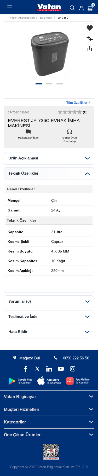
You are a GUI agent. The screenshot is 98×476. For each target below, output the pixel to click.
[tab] (49, 158)
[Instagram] (72, 369)
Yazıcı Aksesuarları (22, 17)
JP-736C (63, 17)
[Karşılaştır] (89, 38)
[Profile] (81, 8)
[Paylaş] (89, 48)
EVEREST (46, 17)
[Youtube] (61, 369)
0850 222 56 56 (76, 358)
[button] (39, 83)
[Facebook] (25, 369)
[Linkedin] (49, 369)
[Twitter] (37, 369)
